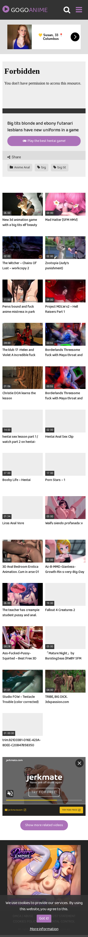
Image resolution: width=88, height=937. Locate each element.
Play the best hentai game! (46, 141)
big (43, 167)
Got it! (44, 918)
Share (16, 157)
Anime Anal (21, 167)
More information (44, 929)
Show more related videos (44, 825)
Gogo (29, 10)
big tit (61, 167)
